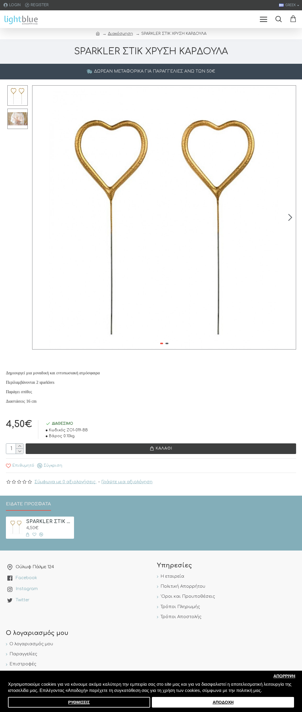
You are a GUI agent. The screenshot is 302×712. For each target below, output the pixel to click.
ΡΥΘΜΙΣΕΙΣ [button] (79, 702)
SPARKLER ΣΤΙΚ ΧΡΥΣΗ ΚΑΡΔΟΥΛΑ (49, 521)
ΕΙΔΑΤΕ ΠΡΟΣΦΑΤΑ (28, 504)
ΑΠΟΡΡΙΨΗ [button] (284, 676)
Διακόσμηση (120, 34)
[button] (38, 217)
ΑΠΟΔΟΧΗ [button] (223, 702)
